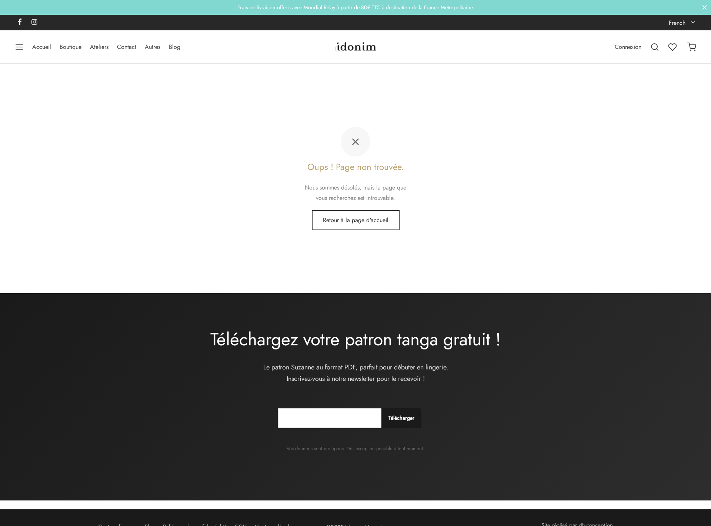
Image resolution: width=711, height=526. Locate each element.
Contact (126, 47)
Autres (152, 47)
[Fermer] (704, 7)
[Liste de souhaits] (673, 47)
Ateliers (99, 47)
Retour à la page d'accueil (355, 220)
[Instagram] (34, 22)
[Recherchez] (654, 47)
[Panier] (691, 47)
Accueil (41, 47)
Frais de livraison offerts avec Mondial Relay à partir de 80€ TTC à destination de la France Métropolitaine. (355, 7)
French (677, 23)
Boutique (70, 47)
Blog (174, 47)
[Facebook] (20, 22)
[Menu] (19, 47)
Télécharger (401, 418)
